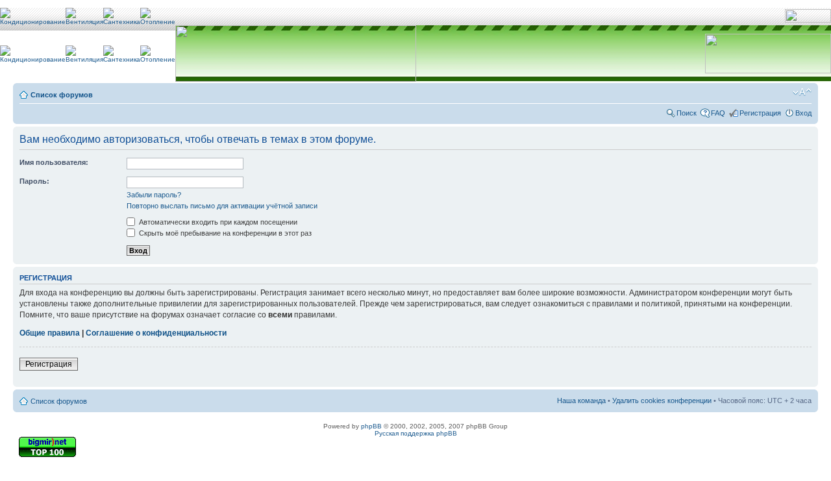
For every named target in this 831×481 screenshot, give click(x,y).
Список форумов (62, 95)
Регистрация (760, 113)
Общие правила (49, 333)
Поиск (686, 113)
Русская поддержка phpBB (416, 433)
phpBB (371, 426)
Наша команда (581, 400)
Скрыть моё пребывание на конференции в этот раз (224, 233)
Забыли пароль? (154, 195)
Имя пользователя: (53, 162)
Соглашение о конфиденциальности (156, 333)
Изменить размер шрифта (802, 92)
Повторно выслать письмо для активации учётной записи (222, 206)
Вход (803, 113)
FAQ (718, 113)
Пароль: (34, 181)
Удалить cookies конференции (662, 400)
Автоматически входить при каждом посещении (217, 222)
